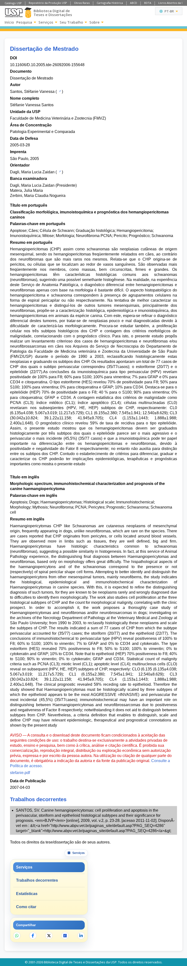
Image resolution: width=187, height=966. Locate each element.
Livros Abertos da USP (172, 2)
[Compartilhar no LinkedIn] (81, 935)
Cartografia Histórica (110, 2)
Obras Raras (82, 2)
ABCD (133, 2)
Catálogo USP (13, 3)
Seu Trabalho (71, 22)
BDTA (147, 2)
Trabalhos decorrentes (37, 880)
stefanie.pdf (20, 773)
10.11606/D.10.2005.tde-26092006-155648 (47, 65)
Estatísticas (26, 894)
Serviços (45, 22)
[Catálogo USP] (59, 91)
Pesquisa (24, 22)
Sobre (94, 22)
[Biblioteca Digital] (28, 12)
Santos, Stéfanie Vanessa (32, 91)
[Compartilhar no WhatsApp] (16, 935)
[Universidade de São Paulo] (14, 12)
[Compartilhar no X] (49, 935)
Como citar (26, 907)
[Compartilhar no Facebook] (33, 935)
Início (9, 22)
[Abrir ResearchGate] (65, 935)
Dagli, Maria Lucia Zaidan (32, 172)
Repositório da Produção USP (48, 2)
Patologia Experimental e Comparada (42, 132)
